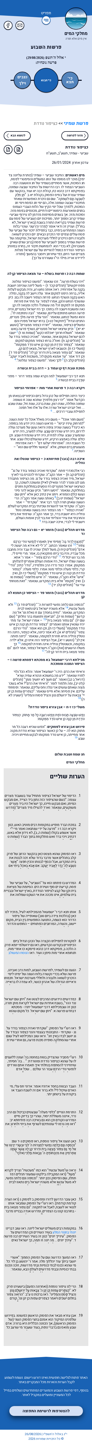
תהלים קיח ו (67, 549)
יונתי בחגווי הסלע (64, 1232)
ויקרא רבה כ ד (74, 388)
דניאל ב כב (76, 679)
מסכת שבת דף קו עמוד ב (66, 368)
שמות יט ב (65, 498)
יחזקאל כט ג (56, 321)
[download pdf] (8, 149)
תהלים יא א (67, 632)
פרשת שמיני (75, 123)
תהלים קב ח (71, 340)
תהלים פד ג (26, 604)
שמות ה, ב (42, 832)
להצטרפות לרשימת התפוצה (46, 1411)
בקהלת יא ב (35, 194)
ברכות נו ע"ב (34, 1294)
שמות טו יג (65, 616)
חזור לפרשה (75, 135)
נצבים (22, 77)
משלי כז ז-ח (75, 707)
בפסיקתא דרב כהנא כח (69, 191)
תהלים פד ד (18, 352)
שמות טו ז (27, 332)
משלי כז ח (76, 348)
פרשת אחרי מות (51, 388)
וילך (22, 83)
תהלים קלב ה (74, 360)
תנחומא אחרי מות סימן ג (59, 952)
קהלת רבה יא (42, 191)
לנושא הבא (18, 135)
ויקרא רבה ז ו (67, 828)
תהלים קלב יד (62, 585)
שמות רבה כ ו (75, 273)
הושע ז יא (66, 640)
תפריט (46, 13)
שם (47, 1257)
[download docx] (18, 149)
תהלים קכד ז (56, 285)
